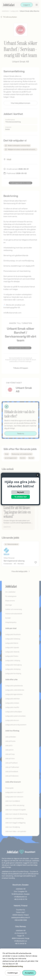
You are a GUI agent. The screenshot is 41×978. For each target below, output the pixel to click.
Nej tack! (20, 492)
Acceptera (29, 973)
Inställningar (13, 973)
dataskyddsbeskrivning (13, 966)
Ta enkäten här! (20, 497)
